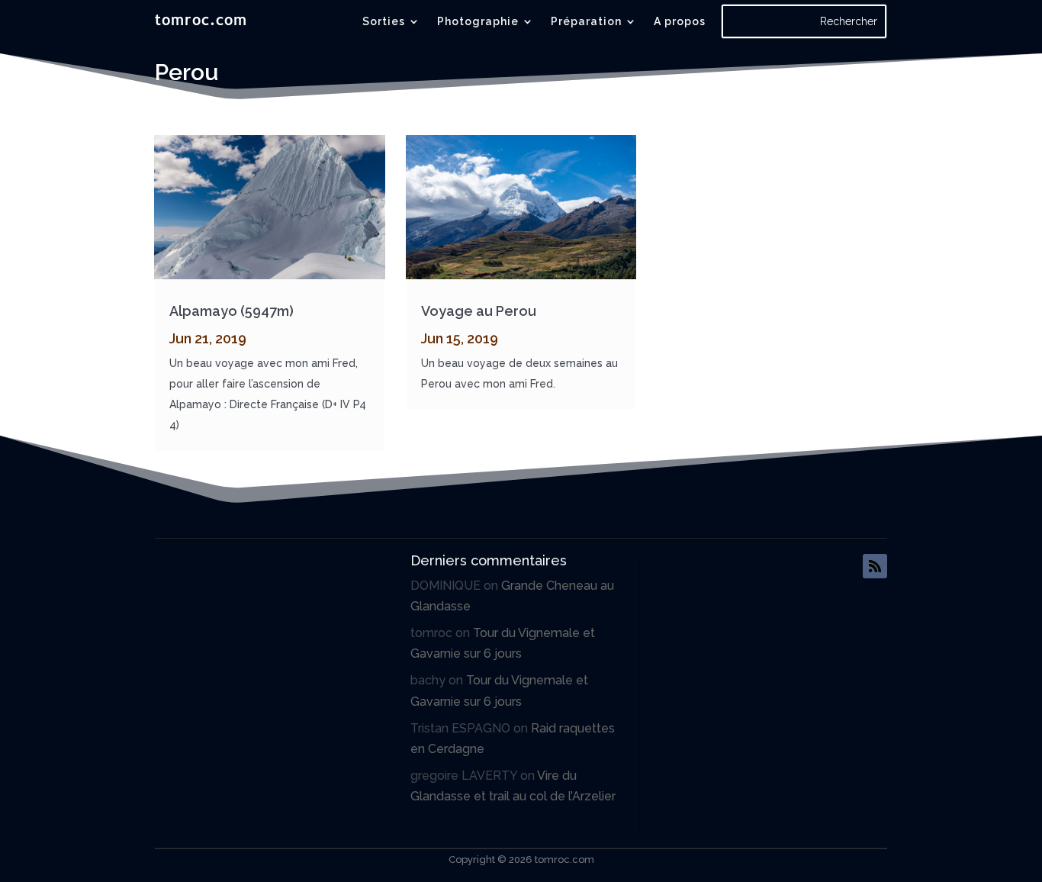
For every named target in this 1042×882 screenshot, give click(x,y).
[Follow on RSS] (875, 566)
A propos (680, 21)
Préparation (586, 21)
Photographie (478, 21)
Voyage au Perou (478, 311)
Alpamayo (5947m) (231, 311)
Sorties (383, 21)
